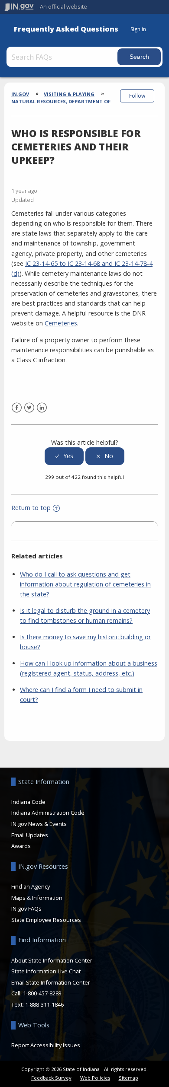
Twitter (29, 407)
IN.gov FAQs (26, 908)
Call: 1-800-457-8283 (36, 993)
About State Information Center (51, 960)
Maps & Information (36, 897)
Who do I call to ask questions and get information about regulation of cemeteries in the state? (85, 584)
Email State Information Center (50, 982)
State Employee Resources (46, 919)
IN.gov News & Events (39, 823)
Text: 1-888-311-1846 (37, 1004)
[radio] (64, 456)
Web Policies (95, 1077)
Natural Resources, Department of (60, 101)
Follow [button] (137, 95)
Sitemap (128, 1077)
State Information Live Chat (46, 971)
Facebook (16, 407)
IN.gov (20, 93)
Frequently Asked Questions (66, 29)
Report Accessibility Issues (45, 1045)
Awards (21, 845)
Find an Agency (30, 886)
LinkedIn (41, 407)
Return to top (31, 508)
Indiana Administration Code (47, 812)
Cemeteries (61, 323)
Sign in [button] (138, 29)
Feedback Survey (51, 1077)
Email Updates (29, 835)
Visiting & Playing (69, 93)
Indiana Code (28, 801)
